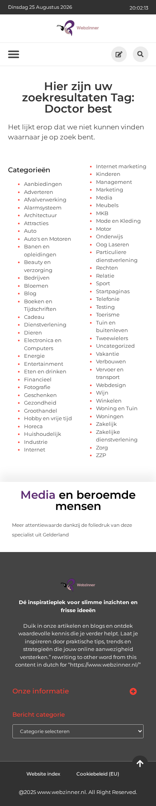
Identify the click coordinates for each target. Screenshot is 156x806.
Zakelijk (106, 424)
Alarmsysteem (43, 207)
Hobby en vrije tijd (48, 418)
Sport (103, 283)
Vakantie (107, 354)
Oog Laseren (112, 244)
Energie (34, 356)
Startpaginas (113, 291)
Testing (105, 307)
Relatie (105, 275)
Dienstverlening (45, 324)
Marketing (109, 189)
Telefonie (108, 299)
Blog (30, 293)
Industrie (36, 442)
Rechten (107, 267)
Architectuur (40, 215)
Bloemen (36, 285)
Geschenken (40, 395)
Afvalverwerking (45, 199)
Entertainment (43, 364)
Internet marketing (121, 166)
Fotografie (37, 387)
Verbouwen (111, 361)
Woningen (110, 416)
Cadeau (34, 317)
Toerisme (108, 314)
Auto (30, 231)
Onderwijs (109, 236)
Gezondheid (40, 402)
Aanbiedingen (43, 184)
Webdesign (111, 385)
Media (104, 197)
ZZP (101, 455)
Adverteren (38, 192)
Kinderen (108, 174)
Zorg (102, 447)
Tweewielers (112, 338)
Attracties (36, 223)
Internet (34, 449)
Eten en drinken (45, 371)
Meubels (107, 205)
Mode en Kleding (118, 221)
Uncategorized (115, 346)
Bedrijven (37, 277)
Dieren (33, 332)
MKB (102, 213)
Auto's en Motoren (47, 239)
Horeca (33, 426)
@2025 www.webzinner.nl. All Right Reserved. (78, 792)
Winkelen (109, 400)
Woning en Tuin (117, 408)
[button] (140, 54)
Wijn (102, 392)
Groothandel (40, 410)
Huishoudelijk (42, 434)
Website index (43, 774)
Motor (103, 229)
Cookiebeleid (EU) (97, 774)
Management (114, 182)
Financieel (38, 379)
